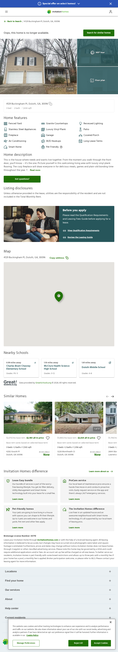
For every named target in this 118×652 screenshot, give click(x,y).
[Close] (110, 622)
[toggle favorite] (48, 438)
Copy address (57, 258)
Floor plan (100, 80)
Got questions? (22, 179)
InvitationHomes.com (47, 540)
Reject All (78, 643)
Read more (35, 170)
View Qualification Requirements (83, 230)
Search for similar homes (99, 33)
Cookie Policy (32, 635)
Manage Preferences (26, 643)
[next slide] (112, 396)
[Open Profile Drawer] (110, 12)
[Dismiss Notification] (110, 4)
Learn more (17, 498)
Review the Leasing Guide (80, 237)
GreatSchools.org (43, 383)
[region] (62, 634)
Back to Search (14, 21)
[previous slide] (107, 396)
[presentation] (28, 430)
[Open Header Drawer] (6, 11)
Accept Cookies (101, 643)
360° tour (100, 52)
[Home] (58, 11)
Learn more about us (99, 471)
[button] (59, 3)
